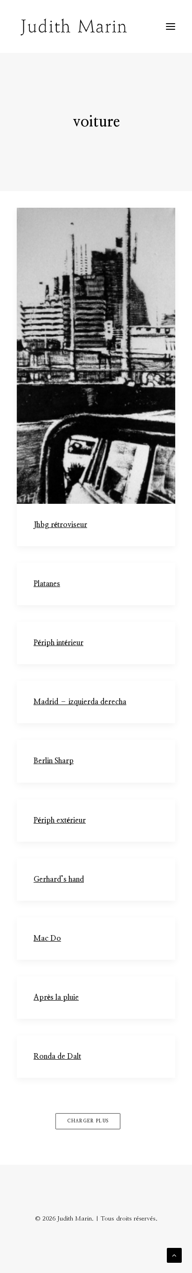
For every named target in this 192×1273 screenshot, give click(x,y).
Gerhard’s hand (59, 879)
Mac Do (47, 938)
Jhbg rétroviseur (60, 524)
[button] (170, 26)
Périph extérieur (60, 820)
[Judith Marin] (73, 26)
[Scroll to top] (174, 1255)
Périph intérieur (58, 642)
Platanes (47, 583)
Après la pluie (56, 997)
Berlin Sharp (54, 761)
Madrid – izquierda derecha (80, 702)
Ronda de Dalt (57, 1056)
